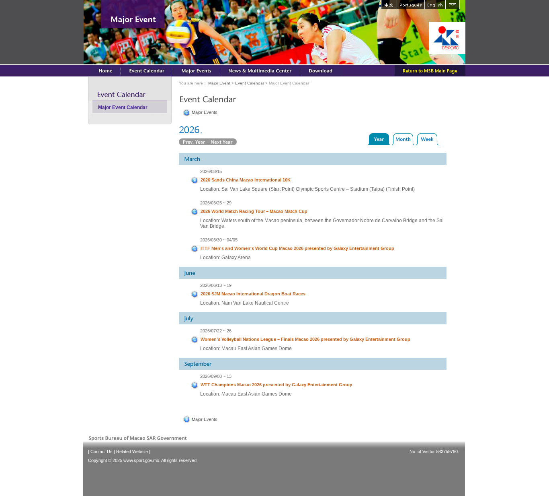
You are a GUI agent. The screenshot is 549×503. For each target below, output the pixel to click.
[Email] (452, 4)
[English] (434, 4)
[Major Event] (196, 70)
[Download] (321, 70)
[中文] (389, 4)
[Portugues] (410, 4)
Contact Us (101, 451)
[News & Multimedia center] (260, 70)
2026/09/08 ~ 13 (215, 376)
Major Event (219, 83)
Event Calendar (249, 83)
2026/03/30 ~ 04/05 (219, 239)
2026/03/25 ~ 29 (215, 202)
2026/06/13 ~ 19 (215, 285)
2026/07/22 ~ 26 (215, 330)
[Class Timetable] (147, 70)
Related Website (132, 451)
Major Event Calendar (122, 107)
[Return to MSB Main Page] (430, 70)
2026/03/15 (211, 171)
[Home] (105, 70)
